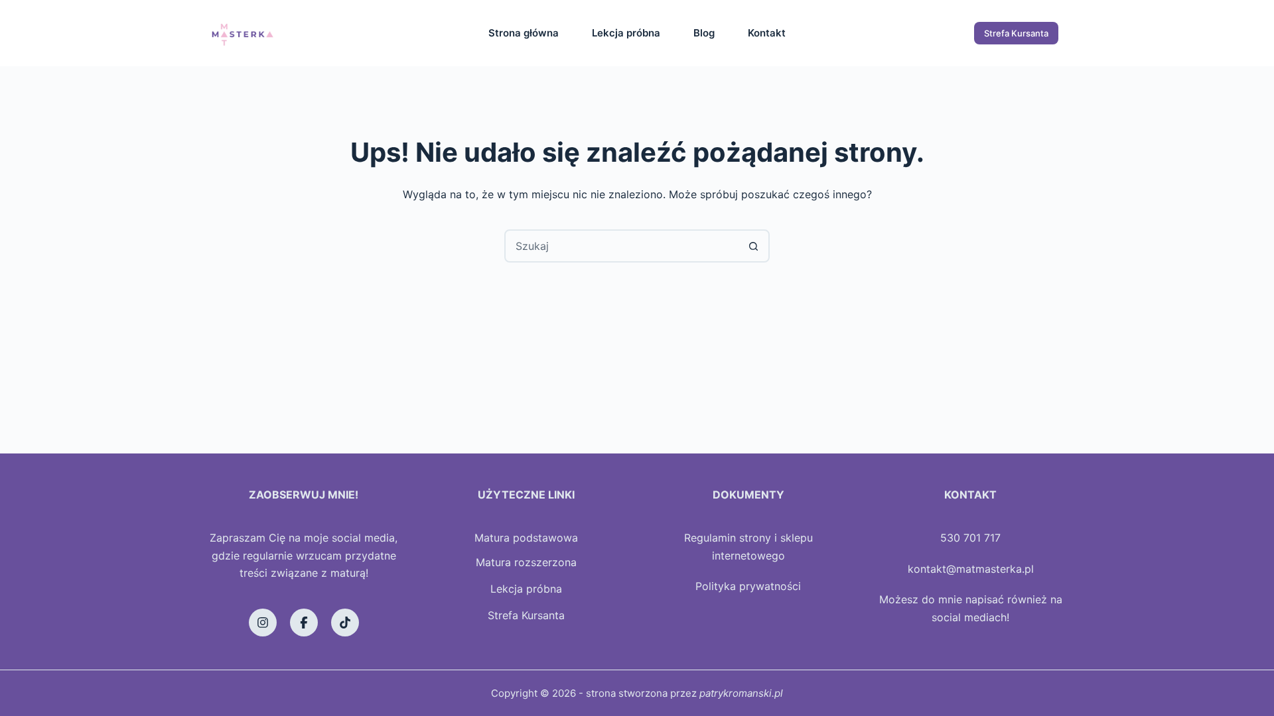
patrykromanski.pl (741, 693)
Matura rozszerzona (526, 562)
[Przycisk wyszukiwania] (753, 246)
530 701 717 (970, 537)
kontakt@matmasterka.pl (971, 568)
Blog (704, 33)
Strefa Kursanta (1016, 33)
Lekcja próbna (626, 33)
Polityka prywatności (748, 586)
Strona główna (523, 33)
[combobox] (622, 246)
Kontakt (767, 33)
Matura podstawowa (526, 537)
